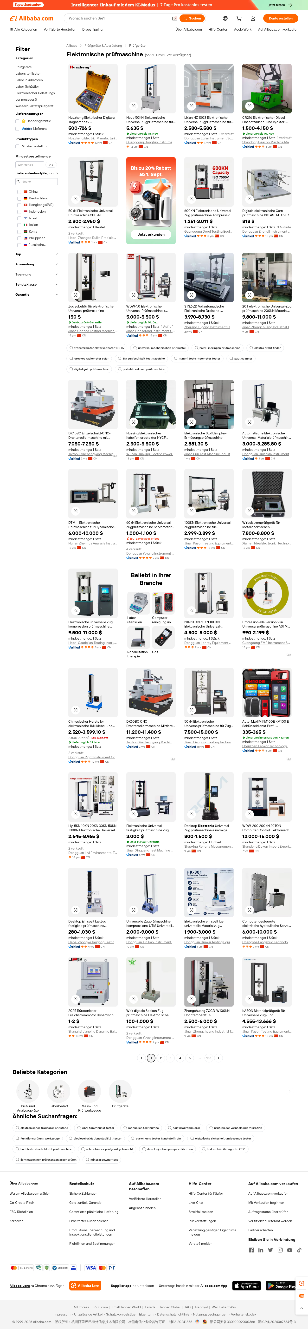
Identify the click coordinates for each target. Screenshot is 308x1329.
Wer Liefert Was (224, 1307)
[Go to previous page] (141, 1058)
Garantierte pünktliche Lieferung (93, 1212)
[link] (301, 1283)
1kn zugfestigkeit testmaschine (144, 358)
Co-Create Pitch (22, 1203)
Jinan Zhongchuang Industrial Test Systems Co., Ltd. (267, 327)
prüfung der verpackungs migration (238, 1128)
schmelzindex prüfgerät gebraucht (109, 1149)
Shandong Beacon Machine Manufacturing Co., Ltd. (267, 142)
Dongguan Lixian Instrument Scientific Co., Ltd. (209, 138)
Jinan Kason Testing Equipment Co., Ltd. (209, 543)
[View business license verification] (197, 1321)
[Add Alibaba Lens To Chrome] (85, 1285)
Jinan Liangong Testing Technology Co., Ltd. (209, 742)
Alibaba (71, 45)
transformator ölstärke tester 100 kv (99, 348)
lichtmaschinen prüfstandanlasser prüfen (48, 1159)
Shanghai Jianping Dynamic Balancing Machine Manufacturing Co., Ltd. (93, 1031)
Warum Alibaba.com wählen (30, 1193)
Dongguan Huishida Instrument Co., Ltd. (267, 454)
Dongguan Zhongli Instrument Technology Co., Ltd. (267, 231)
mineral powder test (104, 1159)
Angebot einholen (142, 1208)
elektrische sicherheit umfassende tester (223, 1138)
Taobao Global (169, 1307)
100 (209, 1058)
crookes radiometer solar (91, 358)
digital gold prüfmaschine (91, 369)
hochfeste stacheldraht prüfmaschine (46, 1149)
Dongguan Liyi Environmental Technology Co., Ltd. (93, 853)
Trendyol (201, 1307)
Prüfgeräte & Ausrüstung (103, 45)
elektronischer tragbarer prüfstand (44, 1128)
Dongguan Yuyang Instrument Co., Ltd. (151, 553)
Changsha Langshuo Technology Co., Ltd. (267, 942)
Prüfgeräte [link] (137, 45)
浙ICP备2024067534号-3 (277, 1322)
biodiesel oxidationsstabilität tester (98, 1138)
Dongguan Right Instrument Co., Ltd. (93, 757)
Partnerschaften (260, 1230)
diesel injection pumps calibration (170, 1149)
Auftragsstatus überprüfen (268, 1212)
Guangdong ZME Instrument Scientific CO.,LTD (267, 643)
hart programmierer (186, 1128)
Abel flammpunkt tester (98, 1128)
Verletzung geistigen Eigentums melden (212, 1232)
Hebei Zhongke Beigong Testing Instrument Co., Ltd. (93, 942)
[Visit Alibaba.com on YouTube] (290, 1250)
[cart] (240, 19)
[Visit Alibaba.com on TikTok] (299, 1250)
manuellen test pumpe (143, 1128)
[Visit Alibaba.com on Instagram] (280, 1250)
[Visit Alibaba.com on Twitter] (270, 1250)
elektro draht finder (267, 348)
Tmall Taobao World (126, 1307)
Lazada (150, 1307)
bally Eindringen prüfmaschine (219, 348)
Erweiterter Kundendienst (88, 1221)
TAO (187, 1307)
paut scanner (243, 358)
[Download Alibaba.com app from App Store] (246, 1285)
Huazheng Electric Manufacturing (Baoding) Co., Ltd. (93, 138)
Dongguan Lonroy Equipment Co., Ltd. (209, 643)
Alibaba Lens (20, 1286)
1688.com (100, 1307)
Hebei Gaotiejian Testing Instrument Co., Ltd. (93, 643)
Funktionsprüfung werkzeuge (40, 1138)
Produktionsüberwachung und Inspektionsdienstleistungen (92, 1232)
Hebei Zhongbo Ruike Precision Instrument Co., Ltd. (93, 238)
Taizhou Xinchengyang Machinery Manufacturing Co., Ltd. (93, 454)
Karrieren (16, 1221)
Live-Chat (196, 1203)
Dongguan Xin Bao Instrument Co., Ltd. (151, 942)
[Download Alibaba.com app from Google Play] (282, 1285)
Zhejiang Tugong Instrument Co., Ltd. (209, 327)
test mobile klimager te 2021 (226, 1149)
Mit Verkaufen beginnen (266, 1203)
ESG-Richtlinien (21, 1212)
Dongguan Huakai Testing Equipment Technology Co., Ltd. (209, 942)
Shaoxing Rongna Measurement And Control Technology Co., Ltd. (209, 846)
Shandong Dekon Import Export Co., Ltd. (267, 846)
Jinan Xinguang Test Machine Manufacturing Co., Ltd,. (151, 850)
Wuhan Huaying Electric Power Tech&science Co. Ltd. (151, 454)
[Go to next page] (218, 1058)
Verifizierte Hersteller (145, 1199)
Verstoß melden (200, 1243)
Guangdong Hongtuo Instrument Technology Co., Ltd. (151, 142)
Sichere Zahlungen (83, 1193)
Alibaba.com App (213, 1286)
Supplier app (121, 1286)
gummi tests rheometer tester (199, 358)
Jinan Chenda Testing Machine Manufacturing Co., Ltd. (93, 331)
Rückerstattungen (202, 1221)
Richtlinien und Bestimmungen (92, 1243)
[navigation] (37, 552)
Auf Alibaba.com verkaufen (268, 1193)
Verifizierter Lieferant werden (270, 1221)
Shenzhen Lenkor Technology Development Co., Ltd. (267, 746)
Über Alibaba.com (24, 1183)
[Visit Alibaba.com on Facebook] (251, 1250)
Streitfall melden (201, 1212)
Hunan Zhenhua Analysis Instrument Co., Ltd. (93, 543)
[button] (175, 18)
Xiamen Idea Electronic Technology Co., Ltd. (267, 543)
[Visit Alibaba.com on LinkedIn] (261, 1250)
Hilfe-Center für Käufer (206, 1193)
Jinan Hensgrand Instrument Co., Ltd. (151, 331)
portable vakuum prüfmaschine (144, 369)
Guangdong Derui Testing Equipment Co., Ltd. (209, 231)
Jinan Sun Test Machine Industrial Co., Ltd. (209, 454)
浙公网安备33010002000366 (232, 1322)
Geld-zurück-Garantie (85, 1203)
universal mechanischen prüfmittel (162, 348)
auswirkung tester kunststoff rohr (158, 1138)
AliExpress (81, 1307)
